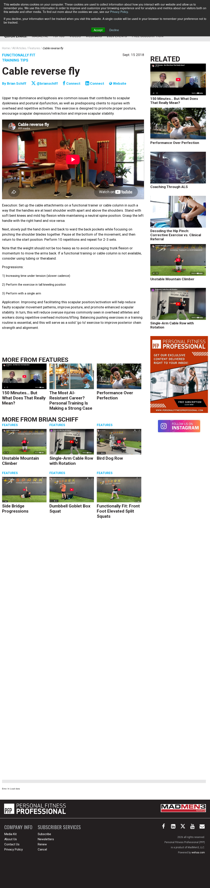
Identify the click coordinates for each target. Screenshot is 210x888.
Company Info (18, 827)
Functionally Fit (18, 55)
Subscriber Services (59, 827)
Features (53, 359)
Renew (42, 844)
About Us (10, 839)
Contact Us (11, 844)
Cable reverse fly (41, 71)
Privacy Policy (119, 12)
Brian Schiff (17, 83)
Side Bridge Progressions (15, 509)
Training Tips (15, 60)
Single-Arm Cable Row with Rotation (71, 461)
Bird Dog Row (110, 458)
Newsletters (46, 839)
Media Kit (10, 834)
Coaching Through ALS (169, 187)
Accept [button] (98, 30)
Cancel (42, 849)
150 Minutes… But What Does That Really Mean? (24, 398)
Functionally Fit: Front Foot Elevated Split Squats (118, 511)
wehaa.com (198, 852)
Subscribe (44, 834)
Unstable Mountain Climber (172, 279)
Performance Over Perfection (115, 395)
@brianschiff (47, 83)
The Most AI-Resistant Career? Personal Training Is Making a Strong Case (70, 400)
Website (119, 83)
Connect (72, 83)
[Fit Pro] (35, 809)
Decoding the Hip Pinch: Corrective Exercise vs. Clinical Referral (175, 235)
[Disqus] (73, 584)
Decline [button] (114, 30)
